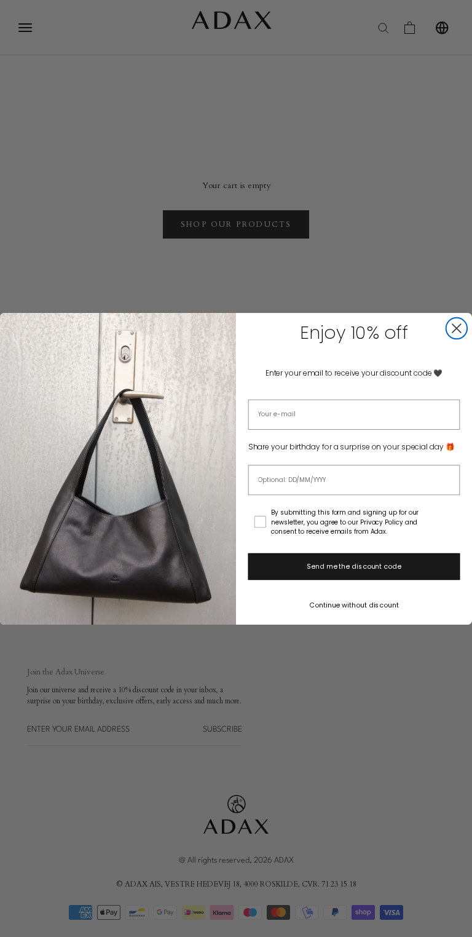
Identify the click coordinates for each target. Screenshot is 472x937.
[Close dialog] (456, 327)
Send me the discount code (354, 566)
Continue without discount (354, 605)
